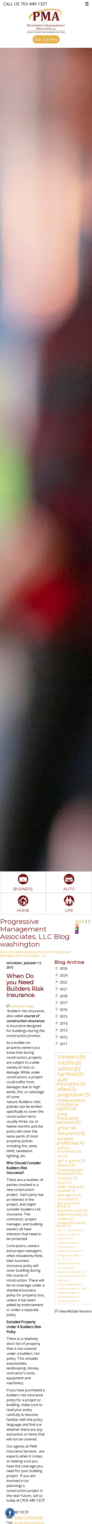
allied (63, 1089)
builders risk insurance (68, 1250)
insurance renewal (66, 1242)
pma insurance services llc (70, 1275)
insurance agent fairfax (68, 1284)
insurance (65, 1199)
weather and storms (67, 1263)
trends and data (65, 1246)
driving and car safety (68, 1255)
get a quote (68, 1160)
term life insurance (66, 1288)
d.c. (59, 1259)
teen (84, 1288)
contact (64, 1178)
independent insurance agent (71, 1104)
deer (59, 1230)
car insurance (64, 1267)
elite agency (66, 1195)
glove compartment (66, 1296)
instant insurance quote (70, 1224)
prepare (61, 1234)
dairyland (67, 1133)
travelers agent (74, 1230)
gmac (63, 1127)
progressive (70, 1094)
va (59, 1156)
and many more (69, 1210)
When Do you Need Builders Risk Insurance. (25, 985)
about (63, 1165)
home (62, 1182)
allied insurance (69, 1214)
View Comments (28, 1517)
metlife (65, 1062)
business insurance (66, 1300)
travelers (68, 1056)
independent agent (67, 1292)
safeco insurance (66, 1149)
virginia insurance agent (69, 1271)
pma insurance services (67, 1118)
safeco (65, 1068)
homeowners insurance (69, 1171)
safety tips (62, 1280)
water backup (68, 1186)
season (63, 1218)
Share (80, 921)
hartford (67, 1074)
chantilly (64, 1190)
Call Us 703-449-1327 (25, 4)
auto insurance (67, 1081)
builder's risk (63, 1238)
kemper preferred (66, 1140)
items (73, 1234)
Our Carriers (46, 39)
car (67, 1259)
